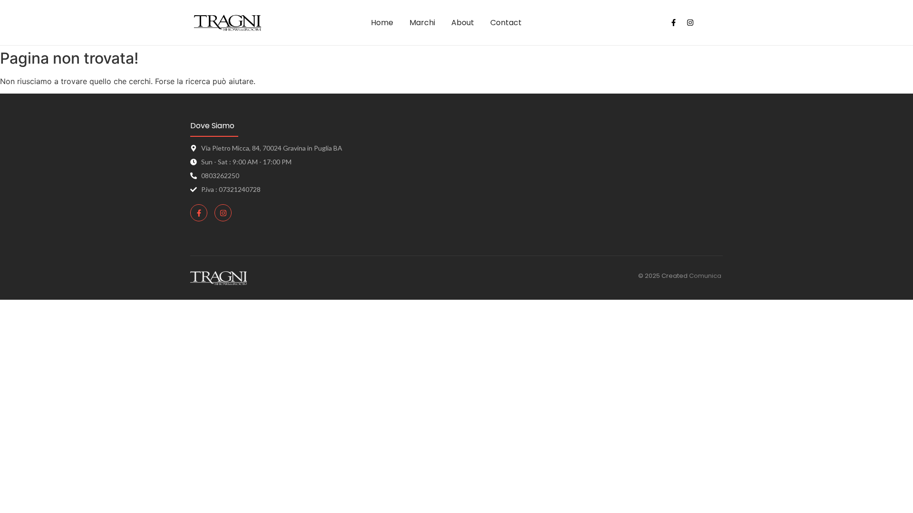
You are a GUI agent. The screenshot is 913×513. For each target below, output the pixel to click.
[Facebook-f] (673, 23)
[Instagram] (690, 23)
